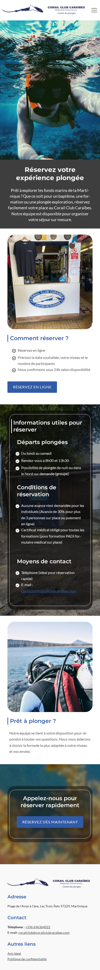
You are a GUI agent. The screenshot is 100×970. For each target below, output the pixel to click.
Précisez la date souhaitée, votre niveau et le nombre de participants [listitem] (53, 360)
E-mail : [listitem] (48, 587)
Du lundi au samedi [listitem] (36, 453)
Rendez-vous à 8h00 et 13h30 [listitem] (45, 460)
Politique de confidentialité (27, 959)
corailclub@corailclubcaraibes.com (48, 591)
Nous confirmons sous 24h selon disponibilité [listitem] (54, 369)
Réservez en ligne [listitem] (31, 350)
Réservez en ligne (32, 387)
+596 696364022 (37, 927)
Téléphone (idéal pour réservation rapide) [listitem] (48, 575)
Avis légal (14, 953)
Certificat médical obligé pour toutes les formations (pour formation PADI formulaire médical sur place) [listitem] (52, 536)
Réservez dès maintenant (50, 822)
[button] (94, 10)
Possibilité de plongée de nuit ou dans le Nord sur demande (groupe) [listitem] (51, 470)
